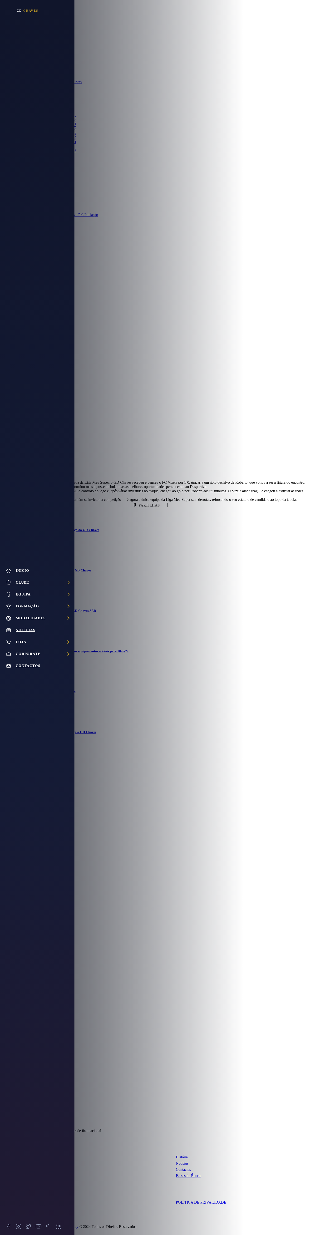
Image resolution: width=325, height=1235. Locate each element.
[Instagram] (18, 1226)
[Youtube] (38, 1226)
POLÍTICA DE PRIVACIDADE (201, 1202)
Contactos (183, 1169)
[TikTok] (48, 1226)
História (182, 1157)
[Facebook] (8, 1226)
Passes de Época (188, 1176)
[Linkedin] (58, 1226)
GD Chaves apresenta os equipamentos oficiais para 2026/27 (85, 651)
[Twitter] (28, 1226)
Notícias (182, 1163)
